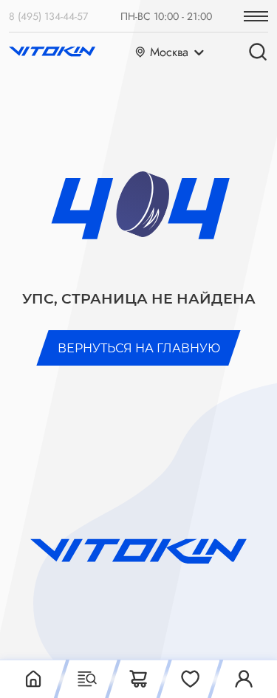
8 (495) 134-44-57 (48, 16)
